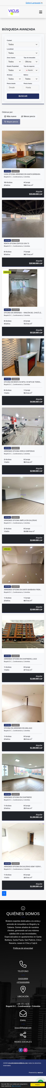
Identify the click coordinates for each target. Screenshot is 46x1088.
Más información (16, 1086)
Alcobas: (10, 75)
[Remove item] (27, 70)
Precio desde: (11, 83)
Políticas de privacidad (23, 948)
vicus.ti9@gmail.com (23, 1028)
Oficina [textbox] (28, 62)
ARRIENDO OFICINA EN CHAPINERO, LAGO (20, 659)
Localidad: (10, 49)
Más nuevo (11, 116)
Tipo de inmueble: (29, 57)
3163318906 (23, 979)
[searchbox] (26, 74)
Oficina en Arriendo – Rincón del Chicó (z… (23, 313)
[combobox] (23, 44)
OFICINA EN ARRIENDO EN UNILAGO (18, 728)
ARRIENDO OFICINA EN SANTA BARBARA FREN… (22, 590)
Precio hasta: (28, 83)
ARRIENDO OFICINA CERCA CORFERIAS (19, 451)
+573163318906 (23, 982)
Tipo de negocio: (29, 66)
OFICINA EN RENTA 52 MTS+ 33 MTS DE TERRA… (22, 382)
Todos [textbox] (11, 44)
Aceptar (37, 1084)
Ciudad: (9, 40)
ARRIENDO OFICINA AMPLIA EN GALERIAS (20, 520)
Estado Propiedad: (13, 66)
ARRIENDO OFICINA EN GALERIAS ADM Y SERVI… (23, 866)
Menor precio (29, 116)
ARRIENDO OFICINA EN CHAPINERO (18, 797)
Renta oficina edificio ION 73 (16, 243)
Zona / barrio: (11, 57)
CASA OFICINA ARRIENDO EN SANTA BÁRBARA (22, 174)
